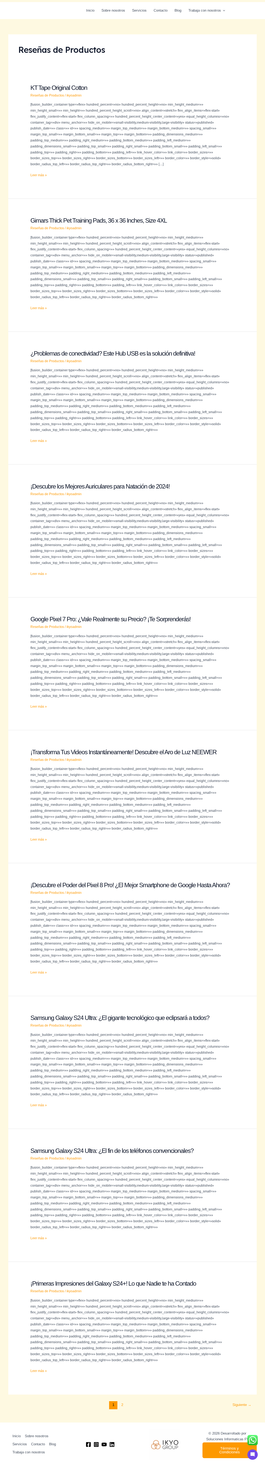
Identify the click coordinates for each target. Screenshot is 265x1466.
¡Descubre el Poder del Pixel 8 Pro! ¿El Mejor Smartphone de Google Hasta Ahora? (130, 885)
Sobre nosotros (113, 10)
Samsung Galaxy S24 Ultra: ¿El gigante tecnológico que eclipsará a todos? (119, 1017)
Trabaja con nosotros (204, 10)
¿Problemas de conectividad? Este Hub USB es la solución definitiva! (112, 353)
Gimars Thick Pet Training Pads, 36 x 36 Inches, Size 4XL (98, 220)
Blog (178, 10)
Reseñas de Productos (47, 95)
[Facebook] (235, 11)
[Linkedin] (248, 11)
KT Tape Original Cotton (58, 87)
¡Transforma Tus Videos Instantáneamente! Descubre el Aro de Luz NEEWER (123, 752)
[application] (223, 10)
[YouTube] (255, 11)
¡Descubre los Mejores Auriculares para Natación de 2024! (100, 486)
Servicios (139, 10)
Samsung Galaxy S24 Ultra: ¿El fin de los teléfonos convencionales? (112, 1150)
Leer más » (38, 174)
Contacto (160, 10)
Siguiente (241, 1405)
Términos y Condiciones (229, 1450)
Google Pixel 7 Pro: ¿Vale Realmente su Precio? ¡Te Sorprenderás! (110, 619)
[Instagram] (241, 11)
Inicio (90, 10)
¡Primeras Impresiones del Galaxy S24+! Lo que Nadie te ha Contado (113, 1283)
